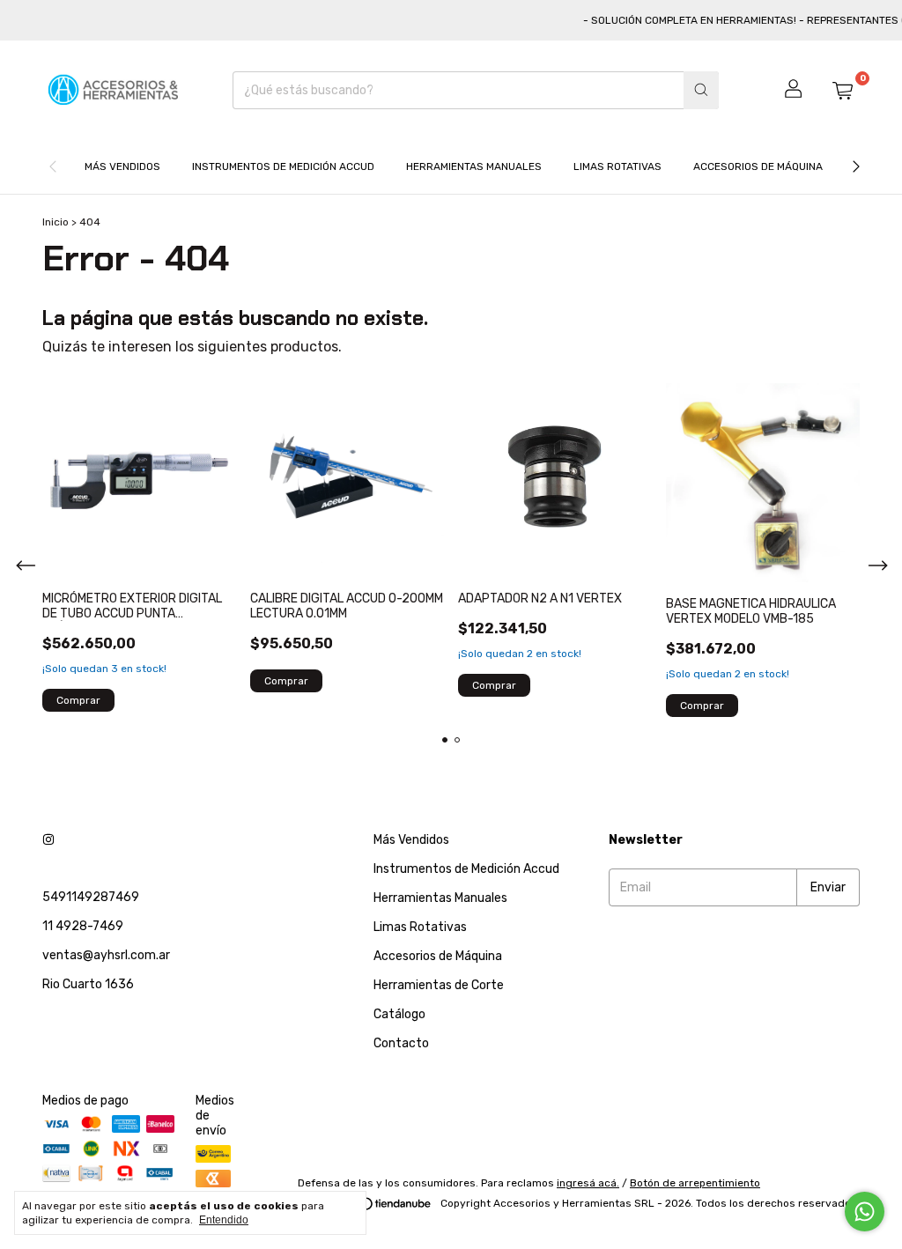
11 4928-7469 (82, 926)
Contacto (401, 1043)
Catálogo (399, 1014)
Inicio (55, 222)
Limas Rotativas (617, 166)
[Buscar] (701, 90)
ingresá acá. (588, 1183)
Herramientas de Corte (438, 985)
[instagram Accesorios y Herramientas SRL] (48, 839)
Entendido (223, 1220)
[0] (842, 89)
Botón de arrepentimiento (695, 1183)
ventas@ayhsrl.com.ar (106, 955)
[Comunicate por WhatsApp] (864, 1211)
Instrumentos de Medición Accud (283, 166)
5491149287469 (90, 897)
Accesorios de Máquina (758, 166)
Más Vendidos (122, 166)
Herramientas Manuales (474, 166)
